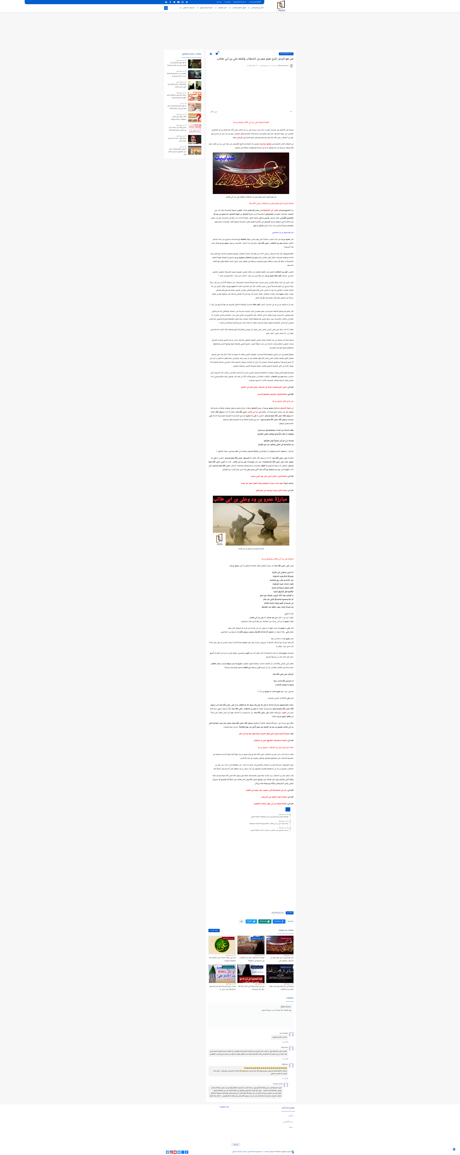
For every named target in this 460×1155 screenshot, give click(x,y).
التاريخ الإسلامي (257, 8)
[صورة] (194, 63)
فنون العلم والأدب (239, 8)
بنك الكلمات (224, 1107)
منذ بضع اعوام (283, 814)
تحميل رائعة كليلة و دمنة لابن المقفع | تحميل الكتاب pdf (177, 151)
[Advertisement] (230, 31)
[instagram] (182, 2)
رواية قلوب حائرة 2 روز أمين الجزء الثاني (177, 140)
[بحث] (166, 8)
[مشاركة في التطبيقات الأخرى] (241, 921)
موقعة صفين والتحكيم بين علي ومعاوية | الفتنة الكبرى (269, 817)
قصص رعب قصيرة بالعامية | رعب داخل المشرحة (176, 75)
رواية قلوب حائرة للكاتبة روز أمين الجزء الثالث (177, 86)
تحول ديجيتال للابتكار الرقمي (241, 1152)
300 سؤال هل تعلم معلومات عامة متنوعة (178, 118)
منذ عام (182, 103)
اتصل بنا (227, 2)
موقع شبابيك (269, 1152)
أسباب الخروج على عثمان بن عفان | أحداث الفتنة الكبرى (269, 830)
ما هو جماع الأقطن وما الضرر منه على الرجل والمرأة (176, 64)
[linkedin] (166, 2)
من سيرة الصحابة (286, 54)
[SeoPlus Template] (292, 1151)
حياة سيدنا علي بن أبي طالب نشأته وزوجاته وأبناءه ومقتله (268, 824)
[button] (279, 921)
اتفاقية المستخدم (255, 2)
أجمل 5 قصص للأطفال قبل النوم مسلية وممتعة (176, 96)
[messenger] (182, 1152)
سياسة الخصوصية (239, 2)
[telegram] (186, 2)
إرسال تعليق (285, 1007)
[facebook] (170, 2)
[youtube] (178, 2)
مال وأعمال (222, 8)
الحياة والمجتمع (206, 8)
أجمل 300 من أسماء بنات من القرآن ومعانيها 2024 (177, 129)
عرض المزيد (214, 930)
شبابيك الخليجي (189, 8)
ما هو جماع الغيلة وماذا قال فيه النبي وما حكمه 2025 (176, 107)
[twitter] (174, 2)
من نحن (219, 2)
